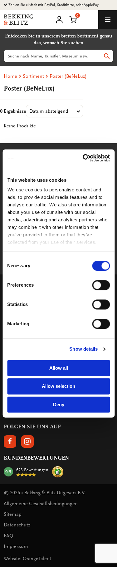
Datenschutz (17, 525)
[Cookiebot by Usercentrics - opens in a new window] (83, 158)
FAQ (8, 536)
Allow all (58, 368)
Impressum (16, 546)
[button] (73, 19)
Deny (58, 404)
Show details (83, 349)
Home (10, 76)
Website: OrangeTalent (27, 558)
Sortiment (33, 76)
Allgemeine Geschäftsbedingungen (41, 503)
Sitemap (13, 514)
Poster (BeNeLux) (68, 76)
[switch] (101, 285)
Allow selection (58, 386)
